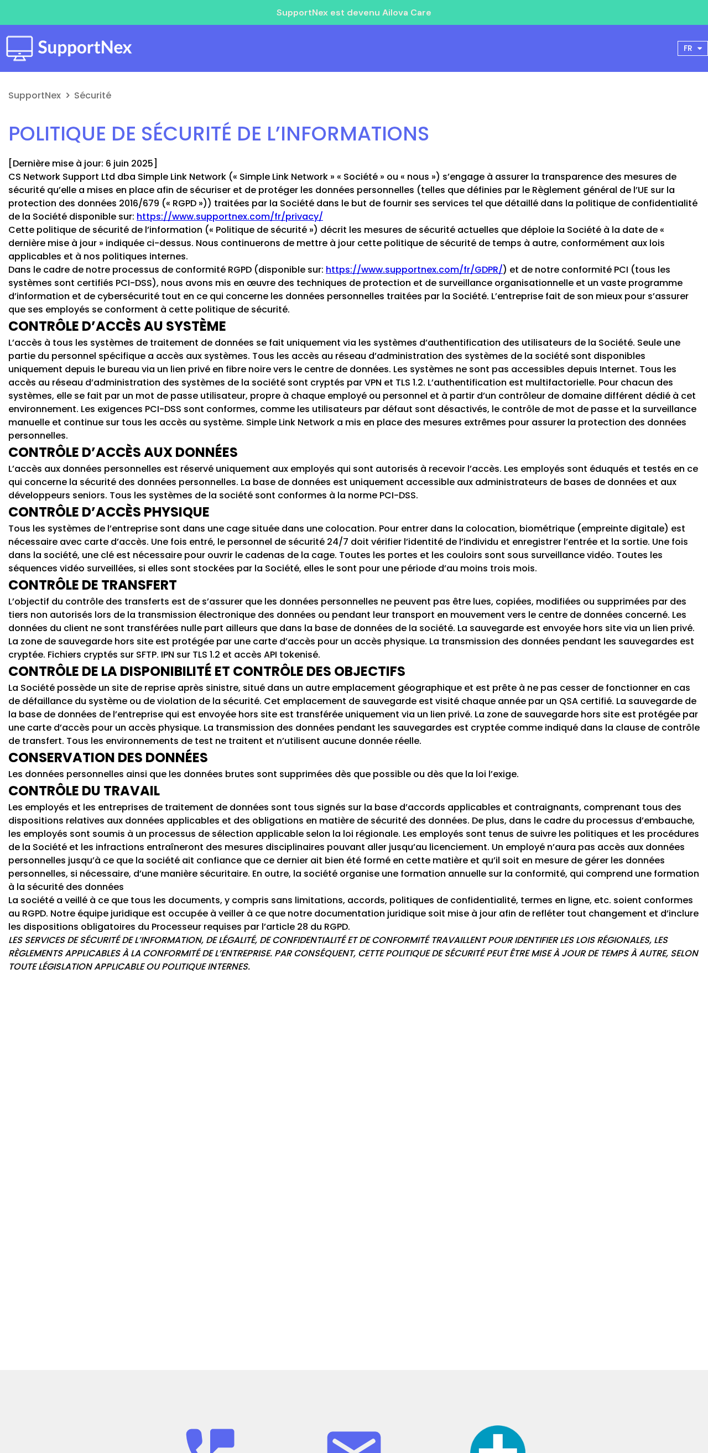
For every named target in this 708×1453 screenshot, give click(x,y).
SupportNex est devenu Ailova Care (354, 12)
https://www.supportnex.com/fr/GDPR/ (414, 269)
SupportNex (34, 95)
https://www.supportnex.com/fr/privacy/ (230, 216)
